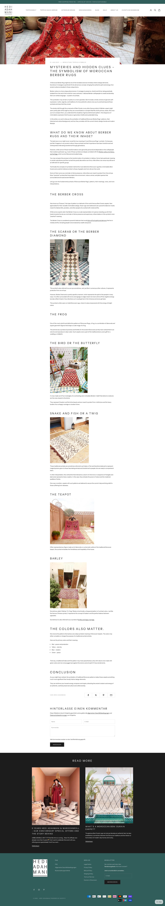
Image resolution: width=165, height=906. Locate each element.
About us (114, 10)
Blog (97, 10)
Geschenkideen (85, 10)
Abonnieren (112, 882)
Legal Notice (87, 864)
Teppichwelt (31, 10)
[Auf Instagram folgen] (39, 890)
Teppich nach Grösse (49, 10)
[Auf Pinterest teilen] (103, 695)
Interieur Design (68, 10)
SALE (105, 10)
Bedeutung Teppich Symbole (74, 62)
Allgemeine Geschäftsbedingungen (65, 867)
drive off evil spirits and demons (97, 220)
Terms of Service (89, 877)
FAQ (56, 864)
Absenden (57, 744)
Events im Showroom (130, 10)
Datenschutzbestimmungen (58, 715)
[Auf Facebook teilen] (88, 695)
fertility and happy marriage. (86, 620)
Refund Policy (88, 870)
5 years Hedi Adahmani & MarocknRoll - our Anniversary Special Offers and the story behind (56, 831)
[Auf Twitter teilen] (96, 695)
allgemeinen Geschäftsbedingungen (98, 713)
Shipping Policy (88, 874)
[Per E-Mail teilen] (111, 695)
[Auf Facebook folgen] (34, 890)
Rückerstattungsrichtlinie (62, 870)
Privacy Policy (88, 867)
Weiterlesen (35, 846)
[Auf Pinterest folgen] (44, 890)
